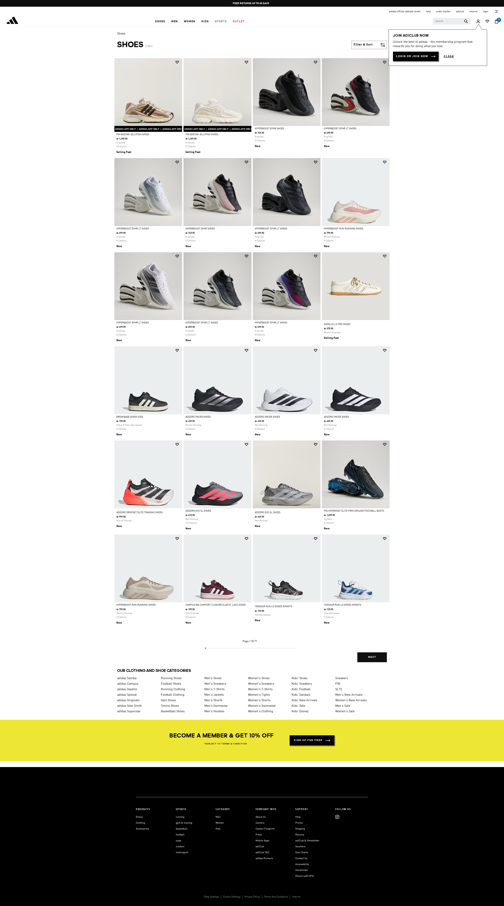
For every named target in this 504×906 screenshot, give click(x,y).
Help (298, 817)
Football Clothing (172, 694)
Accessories (142, 829)
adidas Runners (264, 858)
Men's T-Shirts (214, 689)
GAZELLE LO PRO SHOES (337, 324)
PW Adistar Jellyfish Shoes (132, 134)
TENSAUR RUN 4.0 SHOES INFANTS (273, 606)
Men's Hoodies (214, 711)
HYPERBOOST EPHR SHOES (269, 129)
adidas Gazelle (127, 689)
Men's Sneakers (215, 683)
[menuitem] (160, 21)
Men (218, 817)
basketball (181, 829)
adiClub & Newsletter (307, 840)
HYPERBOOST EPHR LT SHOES (340, 129)
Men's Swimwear (216, 706)
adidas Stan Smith (129, 706)
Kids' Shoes (300, 678)
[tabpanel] (252, 363)
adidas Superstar (129, 711)
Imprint (296, 897)
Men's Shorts (213, 700)
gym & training (184, 823)
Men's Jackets (214, 694)
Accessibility (302, 864)
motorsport (182, 852)
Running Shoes (171, 678)
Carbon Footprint (265, 829)
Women (220, 823)
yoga (178, 840)
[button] (160, 21)
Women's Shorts (259, 700)
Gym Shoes (168, 700)
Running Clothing (173, 689)
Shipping (300, 829)
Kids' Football (301, 689)
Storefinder (301, 870)
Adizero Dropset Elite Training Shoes (139, 512)
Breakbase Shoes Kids (129, 417)
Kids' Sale (298, 706)
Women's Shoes (259, 678)
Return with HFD (304, 876)
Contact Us (301, 858)
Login (486, 11)
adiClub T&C (263, 852)
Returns (299, 834)
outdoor (180, 846)
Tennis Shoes (170, 706)
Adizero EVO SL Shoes (198, 511)
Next (372, 657)
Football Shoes (171, 683)
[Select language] (497, 11)
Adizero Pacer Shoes (198, 417)
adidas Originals (128, 700)
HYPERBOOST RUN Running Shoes (343, 229)
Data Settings (211, 897)
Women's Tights (259, 694)
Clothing (140, 823)
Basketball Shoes (173, 711)
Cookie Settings (231, 897)
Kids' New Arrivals (304, 700)
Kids (218, 829)
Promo (299, 823)
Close (449, 56)
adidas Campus (127, 683)
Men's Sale (342, 706)
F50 (337, 683)
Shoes (121, 33)
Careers (260, 823)
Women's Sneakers (261, 683)
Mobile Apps (262, 840)
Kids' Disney (300, 711)
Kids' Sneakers (302, 683)
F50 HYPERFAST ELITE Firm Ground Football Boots (354, 511)
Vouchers (300, 846)
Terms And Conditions (276, 897)
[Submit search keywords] (466, 21)
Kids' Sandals (301, 694)
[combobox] (452, 21)
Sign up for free (308, 740)
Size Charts (301, 852)
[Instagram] (337, 817)
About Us (261, 817)
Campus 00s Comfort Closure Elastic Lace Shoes (215, 605)
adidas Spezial (127, 694)
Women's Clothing (260, 711)
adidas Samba (126, 678)
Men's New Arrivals (348, 694)
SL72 (338, 689)
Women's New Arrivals (351, 700)
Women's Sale (345, 711)
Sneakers (341, 678)
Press (259, 834)
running (180, 817)
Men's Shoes (213, 678)
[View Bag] (496, 21)
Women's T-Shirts (260, 689)
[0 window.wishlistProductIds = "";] (487, 21)
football (180, 834)
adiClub (260, 846)
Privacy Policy (252, 897)
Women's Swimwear (262, 706)
